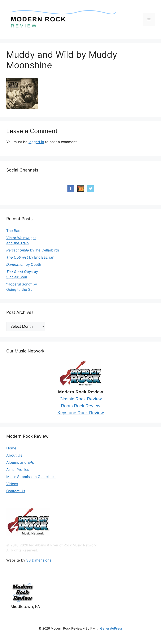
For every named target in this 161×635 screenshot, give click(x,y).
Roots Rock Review (80, 405)
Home (11, 448)
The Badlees (16, 231)
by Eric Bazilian (30, 257)
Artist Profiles (17, 469)
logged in (36, 142)
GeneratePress (111, 628)
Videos (12, 484)
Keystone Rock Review (80, 412)
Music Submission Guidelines (31, 477)
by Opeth (23, 264)
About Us (14, 455)
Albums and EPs (20, 462)
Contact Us (15, 491)
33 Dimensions (38, 560)
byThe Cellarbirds (33, 250)
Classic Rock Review (81, 398)
